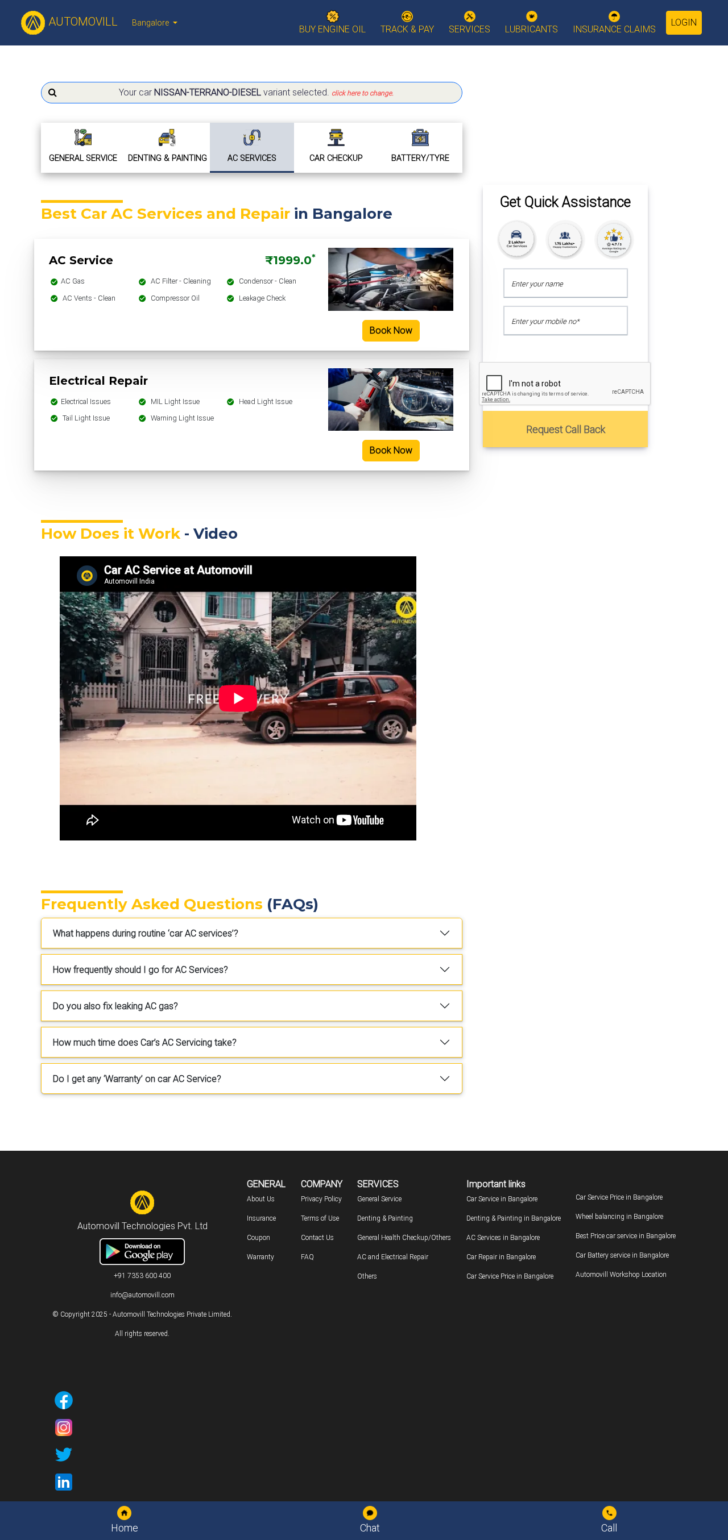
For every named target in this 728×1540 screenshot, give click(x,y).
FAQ (307, 1257)
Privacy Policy (321, 1199)
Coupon (258, 1238)
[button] (251, 92)
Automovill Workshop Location (621, 1275)
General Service (379, 1199)
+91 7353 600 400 (142, 1276)
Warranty (260, 1257)
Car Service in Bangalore (501, 1199)
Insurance (261, 1218)
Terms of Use (320, 1218)
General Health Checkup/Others (404, 1238)
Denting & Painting (385, 1218)
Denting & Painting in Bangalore (513, 1218)
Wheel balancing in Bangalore (619, 1217)
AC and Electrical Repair (392, 1257)
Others (367, 1276)
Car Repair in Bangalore (501, 1257)
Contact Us (317, 1238)
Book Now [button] (391, 330)
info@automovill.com (142, 1295)
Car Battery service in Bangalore (622, 1255)
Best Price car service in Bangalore (626, 1236)
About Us (261, 1199)
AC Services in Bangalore (503, 1238)
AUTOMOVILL (82, 21)
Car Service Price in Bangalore (509, 1276)
